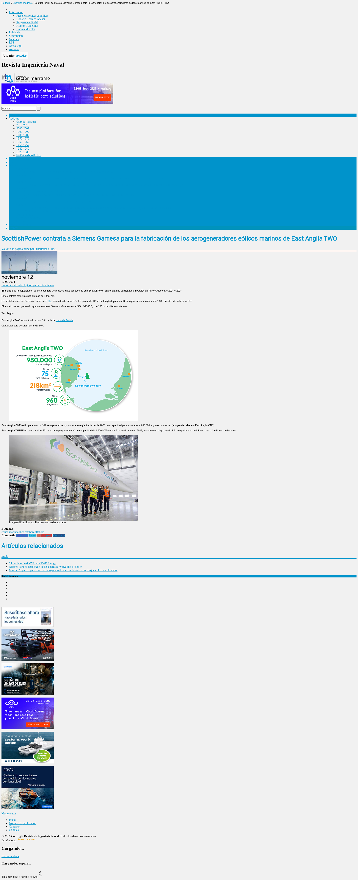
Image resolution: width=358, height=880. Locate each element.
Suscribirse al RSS (45, 248)
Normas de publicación (29, 217)
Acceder (14, 49)
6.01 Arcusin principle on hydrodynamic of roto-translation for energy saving (68, 171)
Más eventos (8, 813)
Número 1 (22, 204)
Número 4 (22, 181)
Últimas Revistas (26, 121)
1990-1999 (22, 131)
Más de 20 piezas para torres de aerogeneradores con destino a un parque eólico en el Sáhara (63, 570)
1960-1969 (22, 141)
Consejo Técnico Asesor (30, 19)
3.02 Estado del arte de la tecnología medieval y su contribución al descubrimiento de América (79, 194)
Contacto (14, 826)
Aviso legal (15, 45)
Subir (4, 556)
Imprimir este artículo (13, 285)
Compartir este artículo (40, 285)
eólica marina (9, 532)
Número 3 (22, 188)
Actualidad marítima (21, 115)
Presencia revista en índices (32, 15)
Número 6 (22, 168)
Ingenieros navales (20, 224)
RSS (11, 42)
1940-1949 (22, 148)
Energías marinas (22, 2)
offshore (39, 532)
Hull (50, 301)
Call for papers (25, 214)
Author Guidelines (27, 25)
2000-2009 (22, 128)
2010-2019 (22, 125)
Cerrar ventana (10, 856)
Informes (14, 162)
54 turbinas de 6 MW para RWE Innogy (32, 563)
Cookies (14, 829)
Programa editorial (27, 22)
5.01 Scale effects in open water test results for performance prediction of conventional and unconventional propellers (93, 178)
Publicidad (15, 32)
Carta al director (25, 29)
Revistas (14, 118)
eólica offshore (25, 532)
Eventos (13, 228)
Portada (5, 2)
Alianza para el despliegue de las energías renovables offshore (45, 566)
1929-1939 (22, 152)
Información (23, 221)
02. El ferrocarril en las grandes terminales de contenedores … (60, 211)
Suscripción (16, 35)
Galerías (14, 39)
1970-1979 (22, 138)
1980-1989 (22, 135)
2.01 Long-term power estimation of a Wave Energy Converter (60, 201)
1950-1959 (22, 145)
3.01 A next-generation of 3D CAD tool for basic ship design (58, 191)
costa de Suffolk (64, 320)
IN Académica (17, 165)
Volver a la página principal (17, 248)
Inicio (12, 819)
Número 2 (22, 198)
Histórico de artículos (28, 155)
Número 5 (22, 175)
